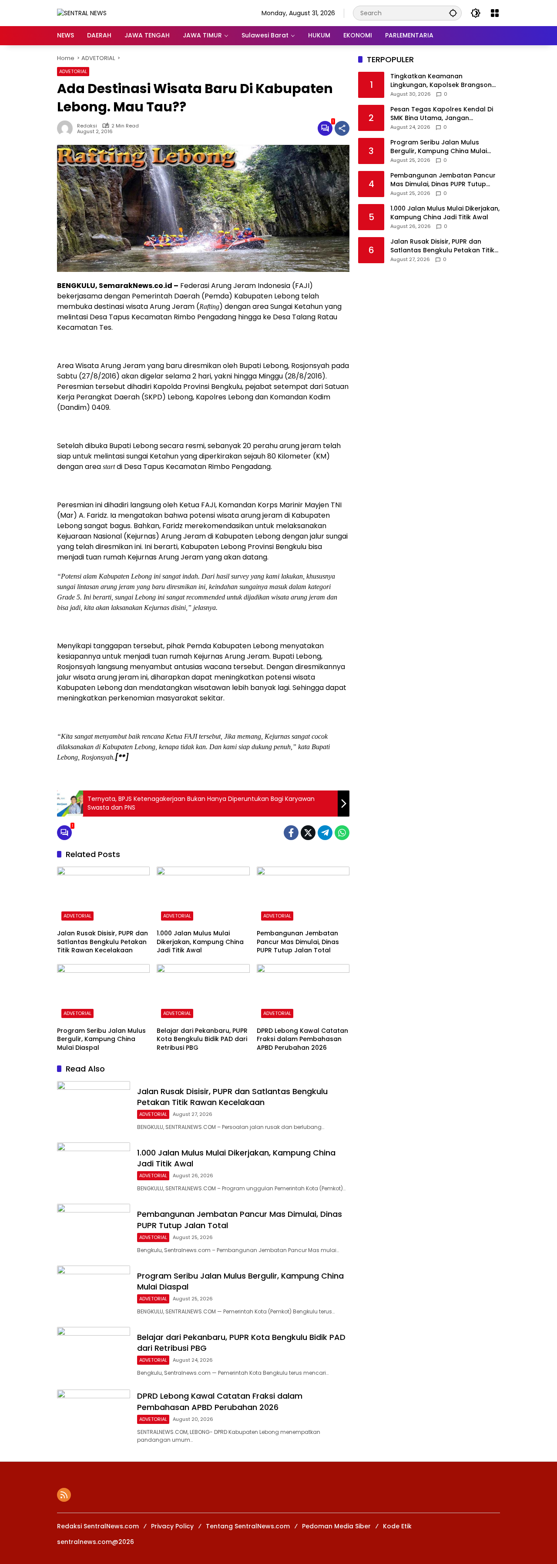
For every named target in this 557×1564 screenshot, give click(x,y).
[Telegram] (325, 832)
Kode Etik (397, 1526)
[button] (453, 13)
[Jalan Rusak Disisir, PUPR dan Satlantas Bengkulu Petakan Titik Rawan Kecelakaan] (103, 896)
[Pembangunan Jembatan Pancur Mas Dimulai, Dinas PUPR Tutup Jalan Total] (303, 896)
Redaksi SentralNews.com (98, 1526)
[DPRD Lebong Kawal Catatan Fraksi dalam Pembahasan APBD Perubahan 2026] (303, 993)
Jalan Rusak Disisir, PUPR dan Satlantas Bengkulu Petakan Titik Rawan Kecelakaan (102, 941)
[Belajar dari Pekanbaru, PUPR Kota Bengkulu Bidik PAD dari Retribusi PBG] (203, 993)
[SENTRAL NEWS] (82, 12)
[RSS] (64, 1495)
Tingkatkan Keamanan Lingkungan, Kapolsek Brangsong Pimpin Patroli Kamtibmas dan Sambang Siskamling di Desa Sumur (443, 81)
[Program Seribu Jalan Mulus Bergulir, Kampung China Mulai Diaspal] (103, 993)
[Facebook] (291, 832)
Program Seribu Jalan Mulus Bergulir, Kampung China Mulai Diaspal (101, 1039)
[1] (325, 128)
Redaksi (87, 126)
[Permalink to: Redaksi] (67, 128)
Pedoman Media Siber (336, 1526)
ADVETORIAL (73, 71)
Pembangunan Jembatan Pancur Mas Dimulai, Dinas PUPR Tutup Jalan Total (298, 941)
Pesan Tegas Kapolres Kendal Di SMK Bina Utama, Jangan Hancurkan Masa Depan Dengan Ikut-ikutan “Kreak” (441, 114)
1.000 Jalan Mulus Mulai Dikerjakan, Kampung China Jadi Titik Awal (200, 941)
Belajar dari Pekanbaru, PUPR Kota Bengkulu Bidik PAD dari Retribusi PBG (202, 1039)
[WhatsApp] (342, 832)
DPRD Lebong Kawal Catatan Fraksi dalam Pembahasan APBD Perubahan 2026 (302, 1039)
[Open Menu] (495, 13)
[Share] (342, 128)
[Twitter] (308, 832)
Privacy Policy (172, 1526)
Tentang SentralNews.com (248, 1526)
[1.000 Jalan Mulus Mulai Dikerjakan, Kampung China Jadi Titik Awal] (203, 896)
